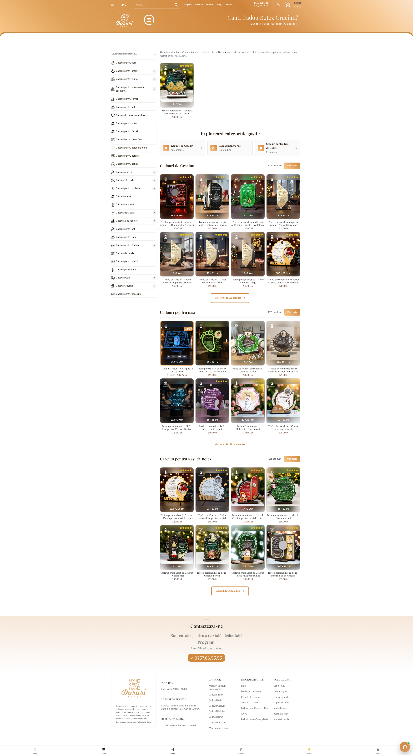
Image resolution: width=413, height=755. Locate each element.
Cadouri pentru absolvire (128, 294)
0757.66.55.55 (208, 658)
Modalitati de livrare (251, 691)
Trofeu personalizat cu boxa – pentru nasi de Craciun (283, 574)
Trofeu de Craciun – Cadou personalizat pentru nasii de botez (212, 518)
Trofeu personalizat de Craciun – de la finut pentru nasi (248, 574)
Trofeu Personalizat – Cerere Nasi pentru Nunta (283, 428)
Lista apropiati (280, 691)
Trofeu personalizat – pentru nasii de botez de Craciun (177, 112)
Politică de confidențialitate (254, 719)
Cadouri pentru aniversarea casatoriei (130, 89)
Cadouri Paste (123, 277)
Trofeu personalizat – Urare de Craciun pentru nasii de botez (248, 517)
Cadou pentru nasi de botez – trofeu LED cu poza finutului (212, 370)
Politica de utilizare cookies (254, 708)
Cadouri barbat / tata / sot (129, 139)
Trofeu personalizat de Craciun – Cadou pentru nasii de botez (283, 281)
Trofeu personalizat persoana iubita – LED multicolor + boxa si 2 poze (177, 225)
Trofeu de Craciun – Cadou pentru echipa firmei (212, 281)
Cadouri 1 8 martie (125, 180)
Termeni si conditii (250, 703)
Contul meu (279, 686)
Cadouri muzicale (217, 723)
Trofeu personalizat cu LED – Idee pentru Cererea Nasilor (177, 428)
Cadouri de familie (125, 253)
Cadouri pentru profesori (128, 188)
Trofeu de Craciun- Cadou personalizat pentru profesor (177, 281)
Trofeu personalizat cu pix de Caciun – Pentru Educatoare (283, 223)
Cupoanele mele (281, 703)
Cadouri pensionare (126, 269)
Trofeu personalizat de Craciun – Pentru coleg (248, 281)
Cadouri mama (123, 196)
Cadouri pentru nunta (127, 79)
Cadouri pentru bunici (127, 261)
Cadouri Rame (216, 717)
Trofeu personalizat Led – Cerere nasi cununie (212, 428)
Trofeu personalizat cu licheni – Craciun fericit (283, 517)
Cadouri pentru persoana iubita (131, 147)
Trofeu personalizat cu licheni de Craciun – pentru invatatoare (248, 223)
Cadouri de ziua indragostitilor (131, 115)
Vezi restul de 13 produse (230, 591)
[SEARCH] (176, 5)
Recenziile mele (280, 714)
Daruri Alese (224, 52)
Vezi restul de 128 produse (230, 297)
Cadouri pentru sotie (126, 123)
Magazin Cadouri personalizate (217, 687)
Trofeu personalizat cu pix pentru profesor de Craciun (212, 223)
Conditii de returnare (251, 697)
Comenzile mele (281, 697)
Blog (243, 686)
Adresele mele (280, 708)
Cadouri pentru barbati (127, 155)
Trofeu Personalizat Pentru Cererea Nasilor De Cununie (283, 370)
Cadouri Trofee (216, 695)
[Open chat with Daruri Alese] (405, 747)
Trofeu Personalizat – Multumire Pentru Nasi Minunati (248, 429)
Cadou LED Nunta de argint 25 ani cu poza (177, 370)
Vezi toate (292, 165)
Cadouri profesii (124, 172)
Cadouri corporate (125, 204)
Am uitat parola (281, 719)
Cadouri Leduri (216, 700)
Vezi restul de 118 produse (230, 444)
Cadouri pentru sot (125, 107)
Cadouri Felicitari (217, 711)
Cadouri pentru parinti (127, 164)
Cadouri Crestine (124, 285)
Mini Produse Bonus (219, 728)
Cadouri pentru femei (127, 99)
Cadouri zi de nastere (127, 220)
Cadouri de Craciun (125, 212)
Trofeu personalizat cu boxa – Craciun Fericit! (212, 574)
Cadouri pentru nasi (126, 62)
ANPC (244, 714)
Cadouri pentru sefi (125, 229)
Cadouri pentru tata (126, 237)
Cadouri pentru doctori (127, 245)
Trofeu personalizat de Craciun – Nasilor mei (177, 574)
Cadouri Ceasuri (217, 706)
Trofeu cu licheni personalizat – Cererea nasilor (247, 370)
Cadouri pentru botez (127, 71)
